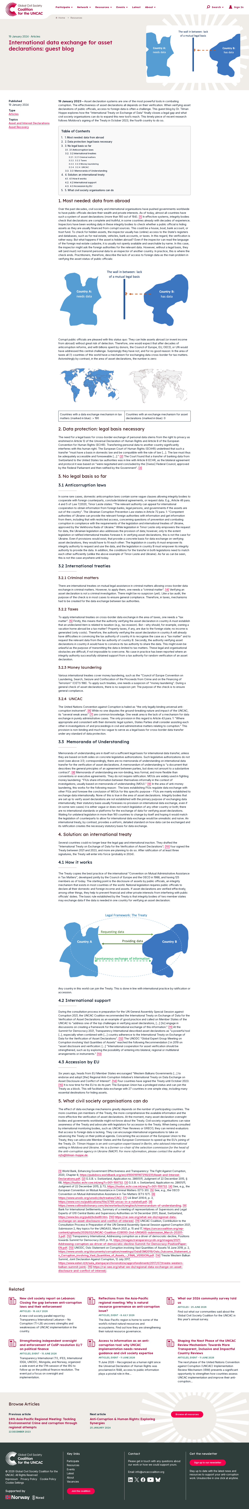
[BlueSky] (157, 1479)
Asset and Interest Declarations (29, 123)
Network (82, 7)
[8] (73, 772)
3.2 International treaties (83, 153)
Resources (102, 7)
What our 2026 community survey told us (207, 1300)
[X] (137, 1479)
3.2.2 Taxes (81, 160)
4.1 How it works (78, 178)
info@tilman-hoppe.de (73, 1155)
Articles (14, 114)
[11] (170, 1027)
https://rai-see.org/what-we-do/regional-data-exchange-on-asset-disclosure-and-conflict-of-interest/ (117, 1219)
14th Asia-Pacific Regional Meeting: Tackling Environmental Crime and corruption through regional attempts (43, 1423)
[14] (114, 1081)
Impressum (11, 1479)
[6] (89, 710)
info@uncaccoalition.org (149, 1471)
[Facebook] (143, 1479)
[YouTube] (150, 1479)
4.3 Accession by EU (81, 186)
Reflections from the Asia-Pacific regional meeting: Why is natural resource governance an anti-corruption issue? (129, 1304)
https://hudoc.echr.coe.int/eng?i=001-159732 (93, 1182)
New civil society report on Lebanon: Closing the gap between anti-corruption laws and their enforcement (51, 1302)
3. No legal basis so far (78, 145)
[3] (140, 468)
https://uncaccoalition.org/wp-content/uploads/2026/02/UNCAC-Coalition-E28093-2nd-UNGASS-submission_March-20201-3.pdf (121, 1232)
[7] (91, 714)
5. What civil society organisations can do (89, 190)
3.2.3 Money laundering (87, 164)
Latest (136, 7)
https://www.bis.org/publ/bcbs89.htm (83, 1217)
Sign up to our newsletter (207, 1462)
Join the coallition (80, 1491)
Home (62, 17)
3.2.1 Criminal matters (85, 157)
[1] (140, 216)
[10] (167, 846)
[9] (149, 784)
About (149, 7)
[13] (99, 1054)
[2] (121, 456)
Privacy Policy (29, 1479)
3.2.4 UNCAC (82, 167)
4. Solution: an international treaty (85, 174)
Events (120, 7)
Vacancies (73, 1481)
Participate (63, 7)
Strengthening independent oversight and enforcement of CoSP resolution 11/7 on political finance (51, 1345)
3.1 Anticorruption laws (81, 149)
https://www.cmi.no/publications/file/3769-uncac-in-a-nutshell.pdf (102, 1201)
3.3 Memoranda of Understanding (88, 170)
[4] (167, 589)
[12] (120, 1038)
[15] (60, 1085)
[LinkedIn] (130, 1479)
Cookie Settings (14, 1482)
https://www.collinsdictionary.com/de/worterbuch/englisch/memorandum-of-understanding (119, 1205)
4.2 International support (83, 182)
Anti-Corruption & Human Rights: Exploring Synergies (122, 1421)
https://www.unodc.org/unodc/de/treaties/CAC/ (90, 1198)
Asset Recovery (19, 127)
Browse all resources (187, 1414)
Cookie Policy (48, 1479)
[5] (71, 621)
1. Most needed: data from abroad (84, 137)
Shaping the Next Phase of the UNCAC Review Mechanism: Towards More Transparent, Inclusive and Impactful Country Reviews (207, 1347)
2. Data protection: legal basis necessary (88, 141)
